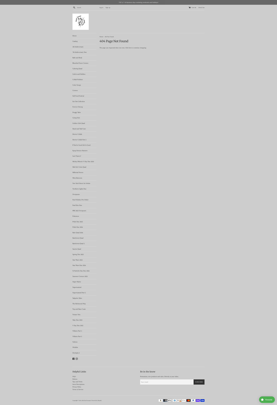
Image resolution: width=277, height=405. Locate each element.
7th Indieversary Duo (79, 52)
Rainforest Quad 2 (78, 243)
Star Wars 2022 (77, 260)
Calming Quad (77, 69)
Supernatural (76, 287)
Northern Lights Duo (79, 189)
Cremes (75, 90)
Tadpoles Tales (77, 298)
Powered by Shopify (97, 400)
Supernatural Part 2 (79, 293)
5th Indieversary (77, 47)
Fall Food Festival (78, 96)
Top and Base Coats (79, 309)
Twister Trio (76, 315)
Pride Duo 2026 (77, 227)
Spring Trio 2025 (78, 254)
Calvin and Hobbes (78, 74)
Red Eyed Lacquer (86, 400)
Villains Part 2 (77, 331)
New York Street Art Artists (81, 183)
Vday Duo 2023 (77, 320)
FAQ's (74, 376)
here (130, 48)
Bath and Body (77, 58)
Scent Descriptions (78, 384)
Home (74, 36)
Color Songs (76, 85)
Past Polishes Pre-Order (80, 200)
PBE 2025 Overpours (79, 211)
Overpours (76, 194)
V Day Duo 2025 (77, 325)
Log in (101, 7)
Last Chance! (76, 156)
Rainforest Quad (77, 238)
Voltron (74, 342)
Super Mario (76, 282)
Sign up (108, 7)
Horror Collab (77, 134)
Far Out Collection (78, 101)
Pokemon (75, 216)
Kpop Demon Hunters (79, 151)
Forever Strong (77, 107)
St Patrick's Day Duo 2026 (80, 271)
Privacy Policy (76, 387)
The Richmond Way (79, 304)
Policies (74, 379)
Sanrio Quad (76, 249)
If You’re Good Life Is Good (81, 145)
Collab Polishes (77, 79)
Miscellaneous (77, 178)
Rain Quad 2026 (77, 233)
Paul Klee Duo (77, 205)
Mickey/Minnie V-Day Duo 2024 (83, 161)
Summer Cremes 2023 (80, 276)
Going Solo (76, 118)
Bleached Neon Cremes (80, 63)
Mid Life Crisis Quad (79, 167)
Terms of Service (77, 389)
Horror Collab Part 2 (79, 140)
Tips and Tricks (77, 382)
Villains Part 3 (77, 336)
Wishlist (75, 347)
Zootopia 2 (76, 353)
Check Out (201, 7)
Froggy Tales (76, 112)
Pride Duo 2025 (77, 222)
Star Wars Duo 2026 (79, 265)
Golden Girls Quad (78, 123)
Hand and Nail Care (79, 129)
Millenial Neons (77, 172)
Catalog (74, 41)
